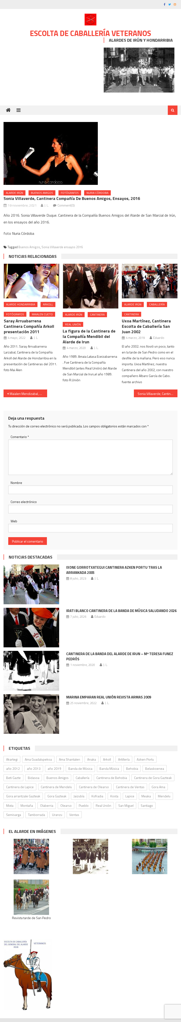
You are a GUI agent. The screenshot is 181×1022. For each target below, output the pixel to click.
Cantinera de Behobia (111, 777)
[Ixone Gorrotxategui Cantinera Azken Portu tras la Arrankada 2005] (31, 584)
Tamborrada (36, 814)
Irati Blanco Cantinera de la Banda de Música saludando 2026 (121, 610)
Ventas (74, 814)
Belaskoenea (154, 768)
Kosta (114, 796)
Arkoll (48, 304)
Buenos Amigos (42, 193)
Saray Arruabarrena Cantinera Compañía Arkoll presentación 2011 (29, 326)
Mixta (9, 805)
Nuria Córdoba (97, 193)
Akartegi (12, 759)
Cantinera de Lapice (20, 786)
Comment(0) (66, 205)
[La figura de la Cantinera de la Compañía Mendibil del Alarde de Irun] (90, 286)
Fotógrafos (70, 193)
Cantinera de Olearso (94, 786)
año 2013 (34, 768)
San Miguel (126, 805)
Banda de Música (80, 768)
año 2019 (54, 768)
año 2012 (13, 768)
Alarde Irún (14, 193)
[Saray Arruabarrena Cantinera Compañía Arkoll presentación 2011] (31, 281)
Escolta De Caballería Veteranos (90, 33)
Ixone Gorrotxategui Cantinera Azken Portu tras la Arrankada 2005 (114, 570)
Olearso (66, 805)
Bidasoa (33, 777)
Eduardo (158, 337)
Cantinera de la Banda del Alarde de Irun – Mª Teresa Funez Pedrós (119, 656)
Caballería (157, 304)
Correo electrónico (24, 501)
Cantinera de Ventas (130, 786)
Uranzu (57, 814)
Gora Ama (158, 786)
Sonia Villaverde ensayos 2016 (62, 247)
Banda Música (109, 768)
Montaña (27, 805)
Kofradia (97, 796)
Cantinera (97, 314)
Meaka (146, 796)
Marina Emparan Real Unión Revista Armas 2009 (108, 697)
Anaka (91, 759)
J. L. (46, 205)
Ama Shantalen (69, 759)
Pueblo (84, 805)
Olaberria (46, 805)
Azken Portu (145, 759)
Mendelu (164, 796)
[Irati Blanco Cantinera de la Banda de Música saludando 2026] (31, 628)
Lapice (129, 796)
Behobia (132, 768)
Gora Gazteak (56, 796)
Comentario (20, 436)
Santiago (147, 805)
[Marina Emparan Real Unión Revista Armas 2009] (31, 714)
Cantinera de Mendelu (56, 786)
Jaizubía (79, 796)
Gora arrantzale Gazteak (23, 796)
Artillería (124, 759)
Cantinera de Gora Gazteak (153, 777)
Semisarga (13, 814)
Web (14, 521)
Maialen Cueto (42, 314)
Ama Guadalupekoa (38, 759)
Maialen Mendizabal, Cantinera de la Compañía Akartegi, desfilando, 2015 (28, 393)
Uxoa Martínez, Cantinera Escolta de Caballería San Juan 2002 (146, 326)
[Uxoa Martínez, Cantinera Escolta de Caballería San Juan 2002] (149, 281)
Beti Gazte (13, 777)
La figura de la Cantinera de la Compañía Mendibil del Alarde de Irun (89, 336)
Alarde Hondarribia (20, 304)
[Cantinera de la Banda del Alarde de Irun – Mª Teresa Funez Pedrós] (31, 671)
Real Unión (73, 324)
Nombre (16, 482)
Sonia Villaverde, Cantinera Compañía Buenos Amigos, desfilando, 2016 (157, 393)
